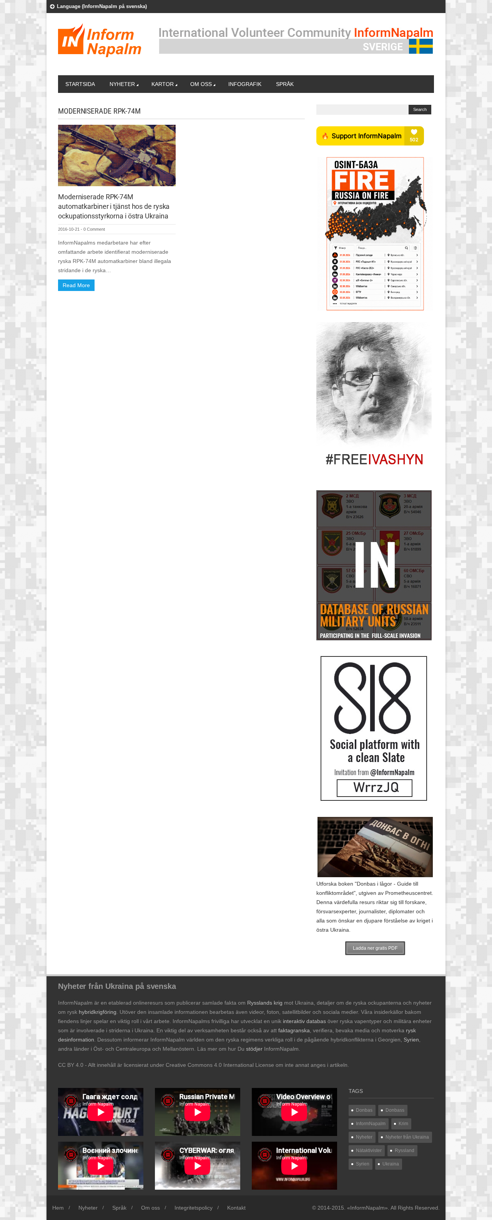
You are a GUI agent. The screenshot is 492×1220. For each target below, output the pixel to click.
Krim (403, 1123)
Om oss (201, 84)
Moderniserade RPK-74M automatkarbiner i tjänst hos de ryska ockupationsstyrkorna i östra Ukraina (114, 206)
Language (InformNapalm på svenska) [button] (102, 6)
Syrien (362, 1164)
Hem (58, 1208)
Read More (76, 285)
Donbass (395, 1110)
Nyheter (122, 84)
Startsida (80, 84)
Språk (285, 84)
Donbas (364, 1110)
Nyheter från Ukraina (407, 1137)
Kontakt (236, 1208)
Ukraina (390, 1164)
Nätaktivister (369, 1150)
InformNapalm (371, 1123)
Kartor (162, 84)
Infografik (244, 84)
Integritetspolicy (194, 1208)
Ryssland (404, 1150)
